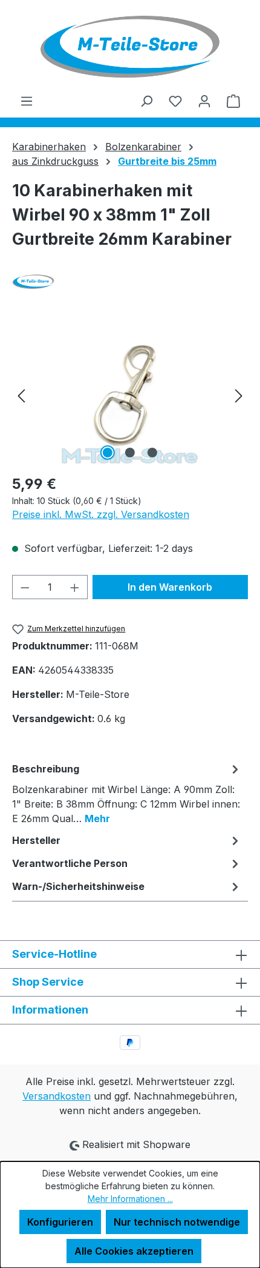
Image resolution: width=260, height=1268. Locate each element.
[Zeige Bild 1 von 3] (107, 452)
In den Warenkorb (170, 587)
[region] (130, 395)
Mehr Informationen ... (130, 1198)
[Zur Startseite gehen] (130, 47)
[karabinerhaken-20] (130, 395)
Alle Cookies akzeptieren (133, 1251)
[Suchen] (146, 100)
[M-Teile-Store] (130, 282)
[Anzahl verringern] (24, 587)
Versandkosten (56, 1096)
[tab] (127, 793)
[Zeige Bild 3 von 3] (152, 452)
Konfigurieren (60, 1222)
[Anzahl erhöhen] (75, 587)
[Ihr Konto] (204, 100)
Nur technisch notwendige (177, 1222)
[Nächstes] (239, 395)
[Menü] (26, 100)
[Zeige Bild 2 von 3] (130, 452)
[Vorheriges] (21, 395)
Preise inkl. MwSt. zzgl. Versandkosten (100, 514)
